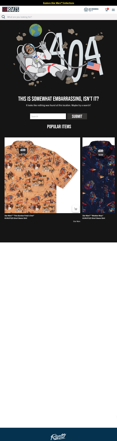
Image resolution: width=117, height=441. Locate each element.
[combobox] (60, 17)
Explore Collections (58, 2)
